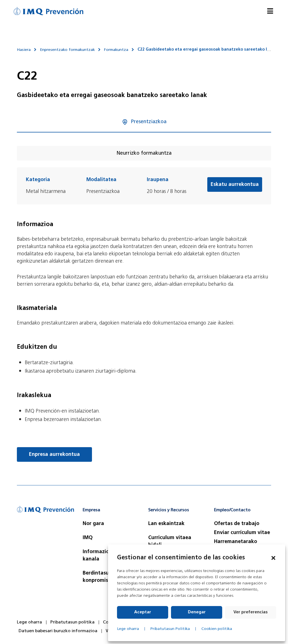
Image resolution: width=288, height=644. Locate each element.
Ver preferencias (250, 612)
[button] (273, 558)
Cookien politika (216, 629)
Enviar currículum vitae (242, 532)
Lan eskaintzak (166, 523)
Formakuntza (116, 50)
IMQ (88, 538)
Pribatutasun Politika (170, 629)
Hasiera (24, 50)
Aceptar (142, 612)
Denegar (197, 612)
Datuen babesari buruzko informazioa (58, 631)
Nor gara (93, 523)
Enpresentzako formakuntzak (67, 50)
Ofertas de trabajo (236, 523)
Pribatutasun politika (72, 622)
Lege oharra (128, 629)
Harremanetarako (235, 541)
